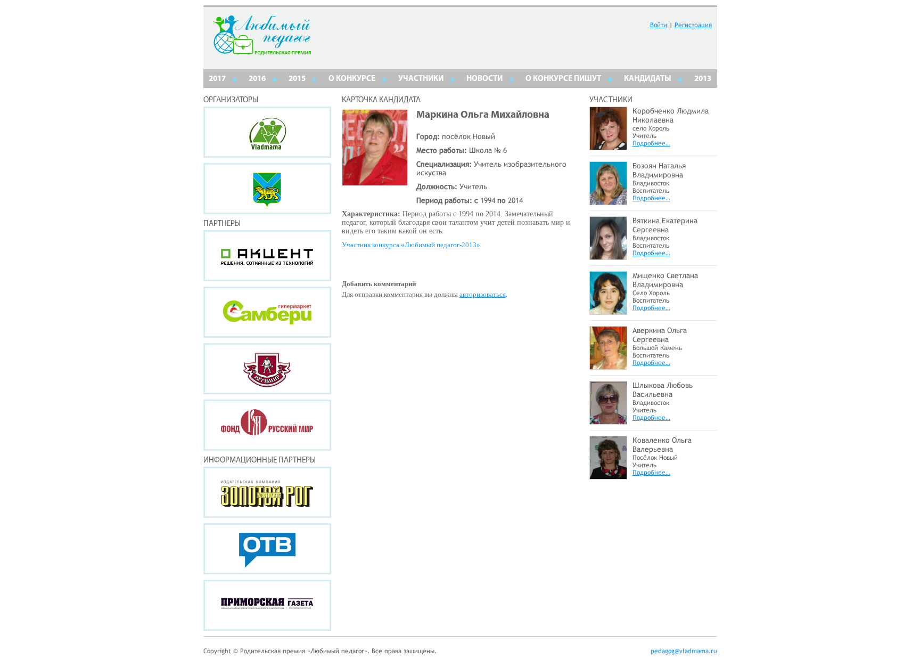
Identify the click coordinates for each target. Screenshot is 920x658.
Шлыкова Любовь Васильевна (662, 390)
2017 (217, 79)
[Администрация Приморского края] (267, 188)
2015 (297, 79)
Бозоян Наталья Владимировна (659, 170)
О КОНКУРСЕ (351, 79)
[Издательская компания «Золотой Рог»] (267, 492)
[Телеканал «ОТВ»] (267, 548)
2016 (257, 79)
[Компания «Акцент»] (267, 255)
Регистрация (693, 25)
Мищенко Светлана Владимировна (665, 280)
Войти (658, 25)
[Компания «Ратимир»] (267, 368)
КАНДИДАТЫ (647, 79)
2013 (702, 79)
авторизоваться (482, 294)
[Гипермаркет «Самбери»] (267, 312)
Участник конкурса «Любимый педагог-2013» (411, 245)
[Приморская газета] (267, 605)
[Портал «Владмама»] (267, 132)
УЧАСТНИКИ (420, 79)
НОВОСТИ (484, 79)
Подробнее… (651, 143)
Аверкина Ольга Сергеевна (659, 335)
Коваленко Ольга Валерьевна (662, 444)
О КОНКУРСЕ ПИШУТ (563, 79)
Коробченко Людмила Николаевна (670, 115)
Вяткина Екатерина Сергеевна (664, 225)
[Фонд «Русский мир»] (267, 425)
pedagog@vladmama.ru (684, 651)
